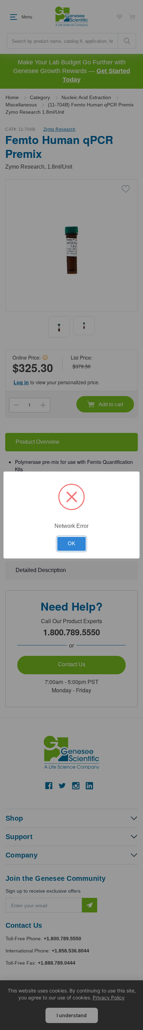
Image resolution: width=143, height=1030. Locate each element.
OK (71, 543)
